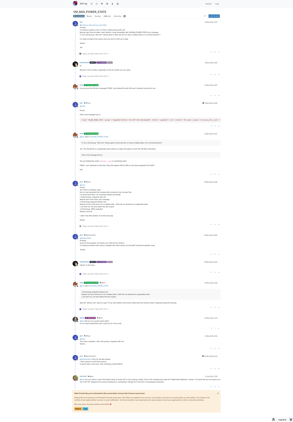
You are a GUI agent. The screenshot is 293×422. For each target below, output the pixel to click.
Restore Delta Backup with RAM (94, 25)
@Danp (87, 103)
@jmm (103, 283)
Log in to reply (214, 16)
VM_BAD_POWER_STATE (99, 137)
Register (78, 409)
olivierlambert (84, 62)
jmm (81, 22)
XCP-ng (83, 3)
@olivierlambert (90, 235)
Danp (81, 85)
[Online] (76, 64)
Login (85, 409)
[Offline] (76, 86)
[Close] (218, 393)
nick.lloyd (83, 376)
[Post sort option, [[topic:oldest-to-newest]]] (205, 16)
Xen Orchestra (79, 16)
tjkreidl (82, 318)
